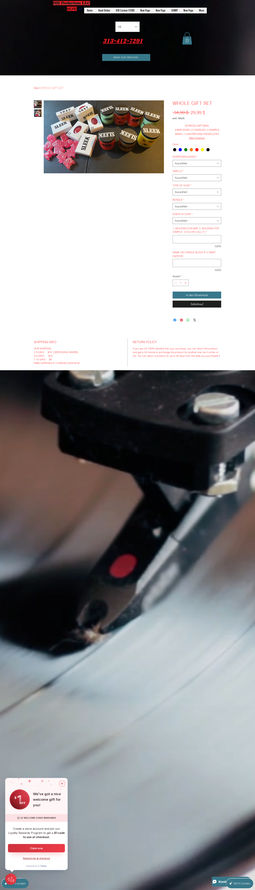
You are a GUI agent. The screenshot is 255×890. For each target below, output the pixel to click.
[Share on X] (195, 320)
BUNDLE (178, 199)
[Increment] (186, 283)
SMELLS (178, 171)
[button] (187, 38)
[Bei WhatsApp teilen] (188, 320)
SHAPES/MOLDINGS (185, 156)
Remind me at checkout (36, 858)
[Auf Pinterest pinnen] (181, 320)
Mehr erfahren (197, 138)
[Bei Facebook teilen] (175, 320)
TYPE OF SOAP (182, 185)
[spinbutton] (180, 283)
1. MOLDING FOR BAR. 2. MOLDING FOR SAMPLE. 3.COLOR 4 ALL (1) (196, 230)
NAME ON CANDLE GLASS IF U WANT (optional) (194, 254)
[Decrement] (175, 283)
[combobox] (197, 163)
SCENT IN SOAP (183, 214)
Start (36, 88)
